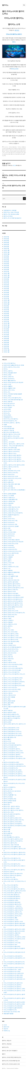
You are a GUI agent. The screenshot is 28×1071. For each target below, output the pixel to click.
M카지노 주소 (7, 392)
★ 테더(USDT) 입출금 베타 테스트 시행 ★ (14, 365)
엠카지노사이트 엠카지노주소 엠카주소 (13, 772)
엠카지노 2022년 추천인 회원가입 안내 (11, 1057)
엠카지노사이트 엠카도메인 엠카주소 (12, 745)
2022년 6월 (6, 311)
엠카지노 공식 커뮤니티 (9, 488)
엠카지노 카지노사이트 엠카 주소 (12, 672)
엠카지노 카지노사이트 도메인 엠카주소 (13, 668)
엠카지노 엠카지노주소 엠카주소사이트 (13, 603)
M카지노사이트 (14, 68)
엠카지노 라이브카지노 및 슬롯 (11, 526)
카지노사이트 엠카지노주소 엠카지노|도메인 (14, 1002)
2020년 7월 (6, 336)
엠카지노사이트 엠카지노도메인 (11, 762)
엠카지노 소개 (7, 568)
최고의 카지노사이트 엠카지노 (11, 879)
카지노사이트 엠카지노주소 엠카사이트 (13, 983)
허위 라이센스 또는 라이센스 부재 (12, 1011)
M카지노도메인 (13, 151)
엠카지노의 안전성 (8, 216)
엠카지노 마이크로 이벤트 (10, 532)
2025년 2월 (6, 269)
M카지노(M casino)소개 (9, 403)
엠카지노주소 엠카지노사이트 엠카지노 (13, 823)
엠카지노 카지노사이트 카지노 (11, 691)
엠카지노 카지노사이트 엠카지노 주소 (13, 679)
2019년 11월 (6, 352)
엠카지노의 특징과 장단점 (10, 800)
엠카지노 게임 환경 (8, 486)
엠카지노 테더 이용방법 (9, 697)
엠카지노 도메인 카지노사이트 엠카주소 (13, 513)
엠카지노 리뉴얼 (7, 530)
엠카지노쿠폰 (18, 149)
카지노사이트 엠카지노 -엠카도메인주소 (13, 908)
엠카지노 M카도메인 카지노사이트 (12, 470)
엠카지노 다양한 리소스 (9, 497)
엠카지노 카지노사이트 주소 (10, 687)
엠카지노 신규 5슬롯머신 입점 (11, 576)
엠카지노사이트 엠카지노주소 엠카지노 (13, 773)
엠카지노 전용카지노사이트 (10, 624)
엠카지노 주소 (7, 628)
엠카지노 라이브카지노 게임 (10, 524)
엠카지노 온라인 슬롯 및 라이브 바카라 (13, 607)
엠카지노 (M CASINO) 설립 (10, 447)
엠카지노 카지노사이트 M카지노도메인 (13, 664)
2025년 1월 (6, 271)
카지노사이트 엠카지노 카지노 (11, 940)
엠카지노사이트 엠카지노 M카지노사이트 (14, 752)
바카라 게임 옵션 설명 (9, 428)
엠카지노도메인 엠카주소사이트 (11, 729)
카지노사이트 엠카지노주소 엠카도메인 (13, 977)
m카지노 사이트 (7, 384)
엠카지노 (5, 5)
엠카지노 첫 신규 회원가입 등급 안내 (12, 218)
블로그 (3, 1054)
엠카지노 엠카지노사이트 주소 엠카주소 (13, 601)
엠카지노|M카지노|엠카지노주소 (11, 714)
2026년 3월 (6, 244)
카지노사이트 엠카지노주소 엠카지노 (12, 986)
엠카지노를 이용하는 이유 (10, 737)
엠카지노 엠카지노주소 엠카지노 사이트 (13, 605)
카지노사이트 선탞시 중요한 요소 (12, 894)
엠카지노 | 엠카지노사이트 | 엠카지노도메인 (14, 465)
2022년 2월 (6, 319)
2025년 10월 (6, 254)
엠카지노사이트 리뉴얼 (9, 743)
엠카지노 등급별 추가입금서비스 (11, 514)
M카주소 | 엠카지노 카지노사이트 (12, 367)
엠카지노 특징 (7, 699)
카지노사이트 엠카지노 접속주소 (11, 935)
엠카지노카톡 (7, 829)
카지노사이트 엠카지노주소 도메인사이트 (14, 973)
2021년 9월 (6, 329)
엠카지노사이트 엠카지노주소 (11, 768)
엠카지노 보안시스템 (9, 555)
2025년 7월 (6, 260)
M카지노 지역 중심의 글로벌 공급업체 (13, 394)
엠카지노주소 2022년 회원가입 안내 (11, 1060)
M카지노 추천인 (7, 396)
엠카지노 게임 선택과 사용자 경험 (12, 484)
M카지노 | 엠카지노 (8, 371)
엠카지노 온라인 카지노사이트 (11, 610)
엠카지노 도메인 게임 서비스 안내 (12, 507)
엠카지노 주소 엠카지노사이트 (11, 639)
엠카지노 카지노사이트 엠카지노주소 (12, 683)
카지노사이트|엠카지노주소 (10, 1009)
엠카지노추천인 (7, 827)
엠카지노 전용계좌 (8, 622)
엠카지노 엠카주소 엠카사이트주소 (12, 584)
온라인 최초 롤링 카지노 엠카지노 (12, 837)
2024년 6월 (6, 284)
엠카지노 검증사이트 (9, 482)
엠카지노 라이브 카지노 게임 (10, 520)
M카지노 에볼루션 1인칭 (9, 388)
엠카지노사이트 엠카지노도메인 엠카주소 (14, 764)
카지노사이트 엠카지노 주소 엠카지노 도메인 (14, 937)
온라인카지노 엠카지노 (9, 871)
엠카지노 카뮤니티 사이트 (10, 662)
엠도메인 (17, 30)
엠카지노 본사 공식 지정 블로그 (9, 1050)
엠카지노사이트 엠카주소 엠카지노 (12, 749)
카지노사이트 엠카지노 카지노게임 (12, 942)
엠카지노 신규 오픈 (8, 578)
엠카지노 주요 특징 (8, 643)
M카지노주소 (7, 413)
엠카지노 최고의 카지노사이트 (11, 651)
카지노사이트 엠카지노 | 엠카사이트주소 (13, 910)
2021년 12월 (6, 323)
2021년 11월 (6, 325)
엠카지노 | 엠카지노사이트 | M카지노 (12, 457)
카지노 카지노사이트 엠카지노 (11, 887)
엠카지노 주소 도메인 (9, 630)
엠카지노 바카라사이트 (9, 547)
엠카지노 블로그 (7, 561)
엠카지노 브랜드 (7, 559)
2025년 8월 (6, 258)
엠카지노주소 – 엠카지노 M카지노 (12, 806)
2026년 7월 (6, 236)
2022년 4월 (6, 315)
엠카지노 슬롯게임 (8, 570)
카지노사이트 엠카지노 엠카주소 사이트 (13, 921)
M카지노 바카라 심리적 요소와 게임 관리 (13, 382)
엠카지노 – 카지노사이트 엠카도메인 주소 (14, 445)
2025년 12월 (6, 250)
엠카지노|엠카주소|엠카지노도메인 (12, 716)
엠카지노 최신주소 (8, 655)
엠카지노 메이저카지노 (9, 536)
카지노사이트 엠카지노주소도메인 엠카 (13, 1006)
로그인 (14, 165)
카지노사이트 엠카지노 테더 (10, 944)
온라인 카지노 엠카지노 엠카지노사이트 (13, 839)
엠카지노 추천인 (7, 660)
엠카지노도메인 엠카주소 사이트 (11, 727)
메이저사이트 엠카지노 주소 (10, 420)
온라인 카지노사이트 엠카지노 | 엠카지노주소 (14, 852)
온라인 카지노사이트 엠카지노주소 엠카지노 (14, 869)
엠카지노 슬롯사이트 (9, 574)
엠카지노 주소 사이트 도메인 (10, 631)
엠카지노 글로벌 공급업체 (10, 493)
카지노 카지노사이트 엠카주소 (11, 885)
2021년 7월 (6, 332)
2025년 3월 (6, 267)
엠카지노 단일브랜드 (9, 503)
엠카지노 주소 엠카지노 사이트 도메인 (13, 637)
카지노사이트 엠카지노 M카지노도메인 (13, 914)
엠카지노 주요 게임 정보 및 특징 (11, 214)
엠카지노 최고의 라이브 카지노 (11, 649)
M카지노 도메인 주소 (9, 376)
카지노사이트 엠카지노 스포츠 (11, 919)
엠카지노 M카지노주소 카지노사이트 (12, 478)
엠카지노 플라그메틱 (9, 702)
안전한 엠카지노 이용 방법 (10, 210)
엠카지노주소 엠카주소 (9, 816)
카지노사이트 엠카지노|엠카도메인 (12, 946)
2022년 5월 (6, 313)
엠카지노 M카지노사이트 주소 (11, 472)
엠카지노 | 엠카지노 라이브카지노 (12, 451)
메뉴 (24, 5)
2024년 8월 (6, 281)
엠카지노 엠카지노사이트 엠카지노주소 (13, 599)
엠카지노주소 (12, 149)
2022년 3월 (6, 317)
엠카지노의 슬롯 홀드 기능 (10, 795)
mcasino (6, 147)
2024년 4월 (6, 288)
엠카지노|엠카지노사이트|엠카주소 (12, 718)
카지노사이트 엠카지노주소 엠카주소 (12, 984)
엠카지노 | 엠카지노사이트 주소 (11, 466)
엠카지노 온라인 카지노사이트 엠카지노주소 (14, 612)
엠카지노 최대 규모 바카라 (10, 653)
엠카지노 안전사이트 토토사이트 (11, 580)
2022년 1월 (6, 321)
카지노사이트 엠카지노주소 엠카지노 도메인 (14, 988)
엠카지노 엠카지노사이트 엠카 (11, 593)
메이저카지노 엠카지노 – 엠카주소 (12, 422)
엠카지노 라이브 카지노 (9, 518)
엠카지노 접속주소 (8, 626)
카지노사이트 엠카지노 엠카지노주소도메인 (14, 931)
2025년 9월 (6, 256)
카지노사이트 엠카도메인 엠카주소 (12, 896)
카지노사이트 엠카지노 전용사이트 (12, 933)
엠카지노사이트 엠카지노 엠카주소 (12, 754)
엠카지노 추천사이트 (9, 658)
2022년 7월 (6, 309)
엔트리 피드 (6, 1026)
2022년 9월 (6, 306)
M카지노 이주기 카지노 (9, 390)
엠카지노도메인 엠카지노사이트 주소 (12, 731)
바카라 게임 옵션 (8, 426)
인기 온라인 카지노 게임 (9, 877)
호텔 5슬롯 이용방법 (8, 1013)
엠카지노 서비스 (7, 564)
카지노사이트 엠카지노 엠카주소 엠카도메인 (14, 923)
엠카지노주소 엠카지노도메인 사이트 (12, 818)
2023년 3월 (6, 294)
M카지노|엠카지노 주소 (9, 405)
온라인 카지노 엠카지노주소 (10, 843)
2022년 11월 (6, 302)
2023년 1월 (6, 298)
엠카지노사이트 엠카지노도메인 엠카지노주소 (15, 766)
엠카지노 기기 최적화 (9, 495)
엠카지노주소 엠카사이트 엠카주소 (12, 814)
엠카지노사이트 (14, 154)
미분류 (23, 147)
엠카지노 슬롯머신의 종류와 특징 (12, 572)
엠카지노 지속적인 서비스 (10, 645)
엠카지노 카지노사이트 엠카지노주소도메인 (14, 685)
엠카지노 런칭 (7, 528)
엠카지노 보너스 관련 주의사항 (11, 553)
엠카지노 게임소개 (6, 1040)
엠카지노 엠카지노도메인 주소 (11, 589)
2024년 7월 (6, 283)
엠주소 (14, 41)
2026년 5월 (6, 240)
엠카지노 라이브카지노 (9, 522)
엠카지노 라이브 (7, 516)
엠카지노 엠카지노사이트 (10, 591)
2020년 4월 (6, 342)
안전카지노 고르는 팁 (9, 430)
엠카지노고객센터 (8, 720)
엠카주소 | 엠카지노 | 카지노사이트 (12, 434)
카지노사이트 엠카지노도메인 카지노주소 (14, 967)
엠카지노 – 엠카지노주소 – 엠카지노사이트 (14, 443)
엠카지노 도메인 (7, 505)
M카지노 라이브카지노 (9, 378)
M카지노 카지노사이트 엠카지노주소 (12, 397)
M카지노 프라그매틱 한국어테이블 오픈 (13, 399)
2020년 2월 (6, 346)
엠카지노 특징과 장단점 (9, 701)
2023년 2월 (6, 296)
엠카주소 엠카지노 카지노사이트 (11, 436)
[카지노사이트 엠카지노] (9, 363)
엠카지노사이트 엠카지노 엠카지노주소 (13, 756)
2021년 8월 (6, 330)
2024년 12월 (6, 273)
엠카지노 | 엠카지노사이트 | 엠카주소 (12, 459)
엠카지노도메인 (7, 154)
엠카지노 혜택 (7, 704)
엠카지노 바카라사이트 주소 (10, 549)
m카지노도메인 (7, 409)
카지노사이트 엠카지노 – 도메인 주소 (12, 906)
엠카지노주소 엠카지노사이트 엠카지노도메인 (15, 825)
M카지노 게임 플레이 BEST (10, 372)
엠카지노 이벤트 (7, 618)
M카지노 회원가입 (8, 401)
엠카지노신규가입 (21, 148)
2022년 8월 (6, 307)
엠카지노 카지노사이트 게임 (10, 666)
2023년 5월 (6, 290)
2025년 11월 (6, 252)
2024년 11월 (6, 275)
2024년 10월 (6, 277)
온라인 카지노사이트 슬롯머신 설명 (12, 846)
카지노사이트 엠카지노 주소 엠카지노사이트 (14, 938)
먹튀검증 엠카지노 (8, 417)
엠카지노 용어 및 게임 (9, 616)
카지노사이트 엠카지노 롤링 (10, 917)
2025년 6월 (6, 261)
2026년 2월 (6, 246)
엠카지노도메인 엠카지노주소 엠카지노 (13, 735)
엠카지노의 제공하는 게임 (10, 798)
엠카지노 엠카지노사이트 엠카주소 (12, 595)
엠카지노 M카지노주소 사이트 (11, 476)
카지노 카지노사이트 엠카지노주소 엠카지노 (14, 889)
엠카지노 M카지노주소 (9, 474)
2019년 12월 (6, 350)
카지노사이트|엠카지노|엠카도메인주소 (13, 1008)
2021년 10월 (6, 327)
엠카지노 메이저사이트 (9, 534)
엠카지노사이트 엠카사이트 (10, 747)
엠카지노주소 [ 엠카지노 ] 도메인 (11, 808)
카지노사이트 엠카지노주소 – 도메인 (12, 969)
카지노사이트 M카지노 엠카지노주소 (12, 892)
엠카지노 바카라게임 (9, 545)
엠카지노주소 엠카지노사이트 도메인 (12, 821)
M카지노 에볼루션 (8, 386)
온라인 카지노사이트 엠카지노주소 (12, 864)
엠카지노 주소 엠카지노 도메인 (11, 633)
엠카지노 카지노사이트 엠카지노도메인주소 (14, 681)
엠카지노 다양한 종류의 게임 (10, 499)
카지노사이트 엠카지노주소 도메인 (12, 971)
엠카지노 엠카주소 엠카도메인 (11, 582)
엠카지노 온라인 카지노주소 (10, 614)
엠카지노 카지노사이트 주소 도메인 (12, 689)
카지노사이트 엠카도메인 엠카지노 (12, 898)
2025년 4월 (6, 265)
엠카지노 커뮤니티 (8, 693)
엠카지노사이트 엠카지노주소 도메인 (12, 770)
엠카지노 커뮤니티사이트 (10, 695)
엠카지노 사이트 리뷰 (9, 562)
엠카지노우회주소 (8, 793)
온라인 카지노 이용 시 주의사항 (11, 212)
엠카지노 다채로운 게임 (9, 501)
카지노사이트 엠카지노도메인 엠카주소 (13, 956)
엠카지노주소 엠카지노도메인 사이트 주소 (14, 819)
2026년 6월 (6, 238)
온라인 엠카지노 (7, 835)
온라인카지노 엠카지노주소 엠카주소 (12, 875)
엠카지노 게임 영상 (6, 1044)
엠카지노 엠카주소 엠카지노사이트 (12, 585)
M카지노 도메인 (7, 374)
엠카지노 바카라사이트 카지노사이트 (12, 551)
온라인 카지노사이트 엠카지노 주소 (12, 858)
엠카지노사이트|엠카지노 (10, 787)
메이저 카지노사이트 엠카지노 (11, 419)
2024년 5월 (6, 286)
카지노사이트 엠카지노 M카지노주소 (12, 915)
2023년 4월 (6, 292)
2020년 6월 (6, 338)
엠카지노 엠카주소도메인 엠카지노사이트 (14, 587)
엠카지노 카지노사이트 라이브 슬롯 (12, 670)
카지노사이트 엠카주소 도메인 (11, 900)
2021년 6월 (6, 334)
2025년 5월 (6, 263)
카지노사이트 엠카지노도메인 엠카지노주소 (14, 961)
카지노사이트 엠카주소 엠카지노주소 (12, 904)
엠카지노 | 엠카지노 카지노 (10, 453)
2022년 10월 (6, 304)
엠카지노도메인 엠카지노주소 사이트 (12, 733)
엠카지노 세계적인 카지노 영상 (11, 566)
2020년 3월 (6, 344)
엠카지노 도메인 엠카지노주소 (11, 511)
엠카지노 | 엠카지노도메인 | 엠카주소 (12, 455)
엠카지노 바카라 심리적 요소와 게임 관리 (13, 541)
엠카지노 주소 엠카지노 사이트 (11, 635)
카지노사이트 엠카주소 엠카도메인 (12, 902)
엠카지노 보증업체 (8, 557)
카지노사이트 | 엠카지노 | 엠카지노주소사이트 (15, 890)
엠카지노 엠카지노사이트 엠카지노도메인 (14, 597)
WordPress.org (7, 1030)
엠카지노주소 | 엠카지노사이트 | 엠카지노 (14, 810)
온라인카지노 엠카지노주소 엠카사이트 (13, 873)
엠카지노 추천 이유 (8, 656)
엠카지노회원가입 (8, 833)
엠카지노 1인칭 (7, 468)
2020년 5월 (6, 340)
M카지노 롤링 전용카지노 (10, 380)
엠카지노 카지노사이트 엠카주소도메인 (13, 678)
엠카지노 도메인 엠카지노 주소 (11, 509)
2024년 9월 (6, 279)
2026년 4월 (6, 242)
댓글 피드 (6, 1028)
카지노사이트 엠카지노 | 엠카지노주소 (13, 912)
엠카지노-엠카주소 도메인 (10, 712)
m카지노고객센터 (8, 407)
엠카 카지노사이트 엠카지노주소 (17, 152)
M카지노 (19, 147)
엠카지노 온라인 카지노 (9, 608)
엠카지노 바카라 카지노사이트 (11, 543)
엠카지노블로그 (7, 739)
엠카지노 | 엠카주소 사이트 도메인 (12, 449)
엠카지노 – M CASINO (9, 442)
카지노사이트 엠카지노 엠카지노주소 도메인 (14, 929)
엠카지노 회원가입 (8, 710)
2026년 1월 (6, 248)
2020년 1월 (6, 348)
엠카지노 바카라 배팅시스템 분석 (12, 539)
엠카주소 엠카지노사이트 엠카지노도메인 (14, 438)
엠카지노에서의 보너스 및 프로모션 (12, 791)
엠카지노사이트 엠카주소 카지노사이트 (13, 750)
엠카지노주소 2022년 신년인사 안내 (11, 1064)
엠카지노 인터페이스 (9, 620)
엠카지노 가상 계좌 (8, 480)
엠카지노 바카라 (7, 537)
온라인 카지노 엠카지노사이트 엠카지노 (13, 841)
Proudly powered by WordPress (12, 1068)
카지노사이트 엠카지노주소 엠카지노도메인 (14, 1004)
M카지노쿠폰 (7, 152)
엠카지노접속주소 (5, 149)
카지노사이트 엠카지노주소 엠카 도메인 (13, 975)
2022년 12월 (6, 300)
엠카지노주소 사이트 (9, 812)
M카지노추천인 (7, 415)
